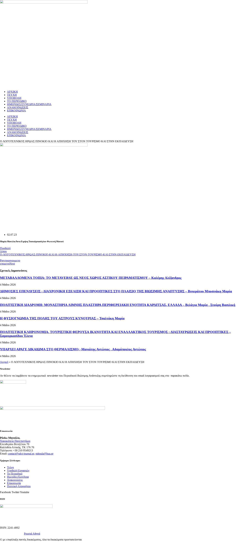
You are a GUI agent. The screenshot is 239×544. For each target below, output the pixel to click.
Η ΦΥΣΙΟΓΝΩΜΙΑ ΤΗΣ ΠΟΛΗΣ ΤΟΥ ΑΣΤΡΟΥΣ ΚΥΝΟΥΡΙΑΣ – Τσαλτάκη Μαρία (62, 318)
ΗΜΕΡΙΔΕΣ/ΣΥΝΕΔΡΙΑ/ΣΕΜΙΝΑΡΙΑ (29, 104)
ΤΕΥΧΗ (12, 94)
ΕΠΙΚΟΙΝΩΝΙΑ (16, 110)
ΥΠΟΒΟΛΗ (14, 97)
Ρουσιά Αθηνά (32, 533)
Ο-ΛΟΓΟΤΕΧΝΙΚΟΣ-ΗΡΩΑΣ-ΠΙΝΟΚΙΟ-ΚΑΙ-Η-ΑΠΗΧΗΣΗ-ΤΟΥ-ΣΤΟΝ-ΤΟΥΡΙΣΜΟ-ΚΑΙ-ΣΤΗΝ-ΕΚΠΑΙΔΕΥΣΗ (68, 254)
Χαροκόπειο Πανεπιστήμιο (15, 440)
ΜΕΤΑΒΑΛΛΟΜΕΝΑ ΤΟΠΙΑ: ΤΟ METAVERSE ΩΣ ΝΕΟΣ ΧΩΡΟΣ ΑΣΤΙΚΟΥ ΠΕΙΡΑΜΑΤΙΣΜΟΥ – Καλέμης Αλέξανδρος (90, 278)
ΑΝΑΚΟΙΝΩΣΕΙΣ (17, 107)
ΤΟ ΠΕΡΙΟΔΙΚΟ (17, 101)
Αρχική (4, 362)
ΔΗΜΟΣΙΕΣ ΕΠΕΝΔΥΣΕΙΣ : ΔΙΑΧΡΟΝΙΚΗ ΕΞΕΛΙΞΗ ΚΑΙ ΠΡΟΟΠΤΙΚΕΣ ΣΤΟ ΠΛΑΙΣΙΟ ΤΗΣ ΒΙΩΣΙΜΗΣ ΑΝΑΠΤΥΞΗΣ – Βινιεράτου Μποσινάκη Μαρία (116, 291)
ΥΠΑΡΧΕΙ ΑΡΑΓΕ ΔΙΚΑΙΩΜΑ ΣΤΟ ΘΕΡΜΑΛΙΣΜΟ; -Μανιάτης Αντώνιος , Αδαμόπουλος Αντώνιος (73, 349)
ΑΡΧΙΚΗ (12, 91)
